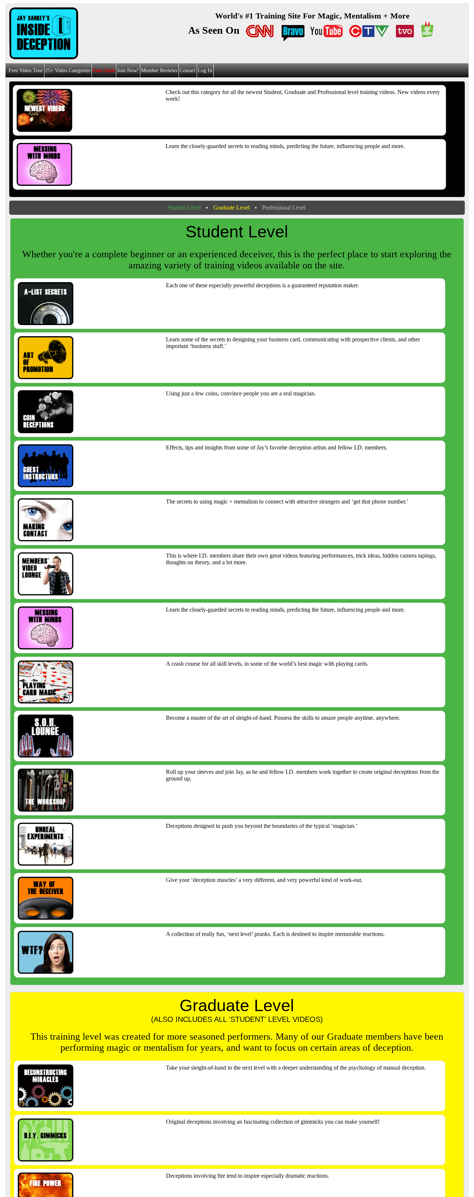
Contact (188, 70)
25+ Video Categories (67, 70)
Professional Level (284, 207)
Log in (205, 70)
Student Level (184, 207)
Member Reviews (159, 70)
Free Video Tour (26, 70)
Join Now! (128, 70)
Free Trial (104, 70)
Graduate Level (231, 207)
